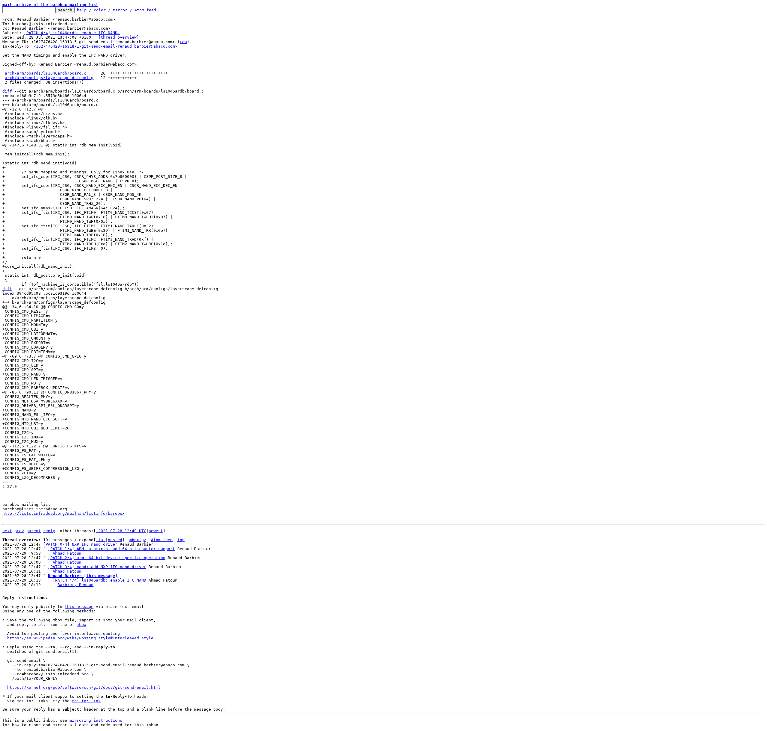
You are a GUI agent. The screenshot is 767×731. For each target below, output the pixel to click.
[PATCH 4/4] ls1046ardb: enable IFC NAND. (72, 33)
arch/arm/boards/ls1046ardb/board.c (45, 73)
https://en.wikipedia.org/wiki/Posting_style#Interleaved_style (80, 638)
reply (49, 531)
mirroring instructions (96, 720)
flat (100, 540)
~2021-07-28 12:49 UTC (121, 531)
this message (79, 606)
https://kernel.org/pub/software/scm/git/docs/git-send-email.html (84, 687)
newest (156, 531)
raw (183, 42)
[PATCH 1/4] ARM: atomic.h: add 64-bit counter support (111, 549)
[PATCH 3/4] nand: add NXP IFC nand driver (97, 566)
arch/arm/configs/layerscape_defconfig (49, 77)
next (7, 531)
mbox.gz (137, 540)
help (82, 10)
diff (7, 91)
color (100, 10)
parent (33, 531)
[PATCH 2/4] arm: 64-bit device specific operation (106, 558)
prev (19, 531)
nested (115, 540)
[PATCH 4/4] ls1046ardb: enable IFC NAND (99, 580)
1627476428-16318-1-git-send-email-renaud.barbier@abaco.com (105, 46)
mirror (120, 10)
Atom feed (145, 10)
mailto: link (86, 701)
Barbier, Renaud (75, 584)
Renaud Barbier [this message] (82, 575)
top (181, 540)
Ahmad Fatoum (67, 553)
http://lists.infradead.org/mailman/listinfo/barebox (63, 513)
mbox (81, 624)
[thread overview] (118, 37)
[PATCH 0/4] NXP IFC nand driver (80, 544)
